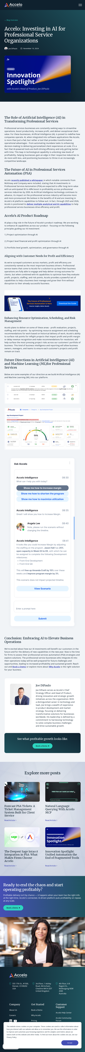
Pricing (34, 1020)
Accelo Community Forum (63, 1019)
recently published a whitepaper (27, 180)
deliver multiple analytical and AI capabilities (49, 204)
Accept (69, 1043)
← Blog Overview (11, 20)
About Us (13, 1010)
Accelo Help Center (64, 1012)
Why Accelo (54, 666)
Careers (12, 1015)
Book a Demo (19, 666)
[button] (80, 5)
